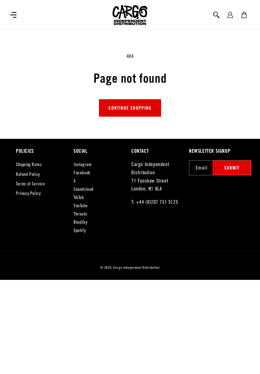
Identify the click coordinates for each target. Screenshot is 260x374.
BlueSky (80, 222)
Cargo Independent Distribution (136, 267)
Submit (231, 168)
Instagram (82, 164)
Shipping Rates (29, 164)
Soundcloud (84, 189)
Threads (80, 214)
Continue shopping (130, 108)
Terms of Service (30, 184)
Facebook (82, 173)
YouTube (81, 206)
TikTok (79, 197)
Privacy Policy (28, 193)
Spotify (80, 230)
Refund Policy (28, 174)
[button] (13, 15)
